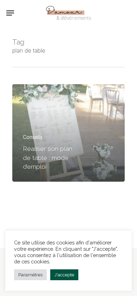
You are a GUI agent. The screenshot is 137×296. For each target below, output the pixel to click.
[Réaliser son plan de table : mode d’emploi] (68, 133)
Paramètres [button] (30, 274)
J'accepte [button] (64, 274)
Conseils (33, 137)
